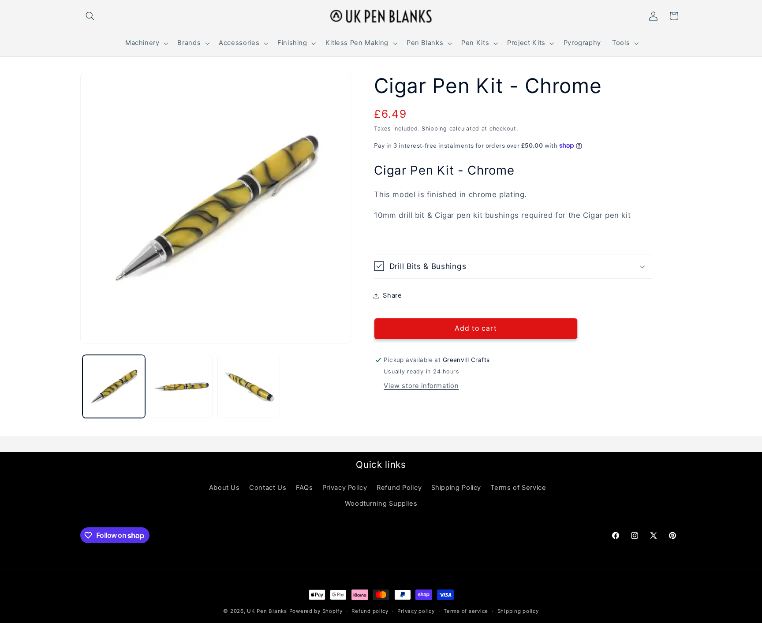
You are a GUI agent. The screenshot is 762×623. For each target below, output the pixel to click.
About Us (224, 488)
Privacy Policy (344, 488)
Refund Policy (399, 488)
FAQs (304, 488)
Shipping (434, 128)
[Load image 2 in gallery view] (181, 386)
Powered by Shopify (316, 611)
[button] (90, 16)
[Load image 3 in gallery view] (248, 386)
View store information (421, 386)
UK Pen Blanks (267, 611)
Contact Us (267, 488)
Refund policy (369, 611)
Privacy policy (415, 611)
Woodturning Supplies (381, 503)
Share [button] (392, 295)
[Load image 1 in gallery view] (114, 386)
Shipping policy (518, 611)
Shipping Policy (456, 488)
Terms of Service (518, 488)
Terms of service (466, 611)
